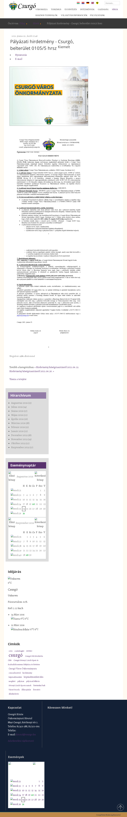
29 (40, 508)
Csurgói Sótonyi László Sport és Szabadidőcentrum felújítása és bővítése (24, 662)
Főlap (22, 23)
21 (37, 504)
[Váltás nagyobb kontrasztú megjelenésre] (97, 3)
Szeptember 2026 (25, 523)
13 (33, 499)
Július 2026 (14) (19, 407)
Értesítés (36, 689)
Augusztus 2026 (25, 476)
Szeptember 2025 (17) (22, 447)
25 (27, 508)
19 (30, 504)
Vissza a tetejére (17, 379)
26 (30, 508)
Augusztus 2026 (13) (21, 403)
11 (27, 499)
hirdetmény (27, 672)
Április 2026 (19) (19, 419)
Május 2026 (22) (19, 415)
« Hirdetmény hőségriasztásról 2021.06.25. (57, 367)
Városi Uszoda (14, 689)
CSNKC (29, 651)
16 (44, 499)
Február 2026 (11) (20, 427)
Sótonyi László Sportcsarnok (20, 685)
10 (24, 499)
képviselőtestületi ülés (33, 677)
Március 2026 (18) (20, 423)
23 (44, 504)
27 (33, 508)
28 (36, 508)
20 (33, 504)
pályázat (21, 681)
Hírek (36, 23)
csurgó (16, 655)
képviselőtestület (15, 677)
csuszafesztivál (15, 672)
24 (24, 508)
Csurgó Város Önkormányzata (23, 668)
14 (37, 499)
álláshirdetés (14, 693)
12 (30, 499)
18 (27, 504)
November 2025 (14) (21, 439)
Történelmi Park (39, 685)
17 (24, 504)
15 (41, 499)
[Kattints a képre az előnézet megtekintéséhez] (48, 96)
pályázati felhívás (33, 681)
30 (44, 508)
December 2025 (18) (21, 435)
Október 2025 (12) (20, 443)
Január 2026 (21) (19, 431)
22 (40, 504)
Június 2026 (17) (19, 411)
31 (24, 513)
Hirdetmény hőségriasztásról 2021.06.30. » (31, 371)
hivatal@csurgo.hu (26, 734)
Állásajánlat (26, 689)
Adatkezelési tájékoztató (21, 741)
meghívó (12, 681)
